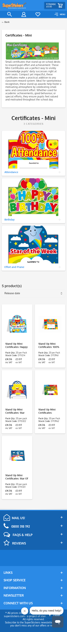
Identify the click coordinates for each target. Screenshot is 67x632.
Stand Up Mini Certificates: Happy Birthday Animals (16, 345)
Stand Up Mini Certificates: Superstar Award (48, 411)
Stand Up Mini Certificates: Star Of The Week (16, 477)
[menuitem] (60, 14)
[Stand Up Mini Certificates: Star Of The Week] (17, 456)
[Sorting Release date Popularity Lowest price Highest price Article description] (33, 292)
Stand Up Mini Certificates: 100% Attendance (48, 345)
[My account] (23, 14)
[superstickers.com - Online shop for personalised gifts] (14, 5)
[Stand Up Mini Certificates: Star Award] (17, 390)
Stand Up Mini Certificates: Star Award (14, 411)
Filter (56, 615)
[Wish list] (37, 14)
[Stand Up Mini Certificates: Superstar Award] (50, 390)
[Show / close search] (9, 14)
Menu (62, 14)
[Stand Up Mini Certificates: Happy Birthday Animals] (17, 324)
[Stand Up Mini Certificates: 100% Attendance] (50, 324)
